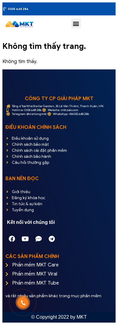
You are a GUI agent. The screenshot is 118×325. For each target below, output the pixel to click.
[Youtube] (25, 238)
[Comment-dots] (38, 238)
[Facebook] (11, 238)
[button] (76, 23)
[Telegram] (51, 238)
